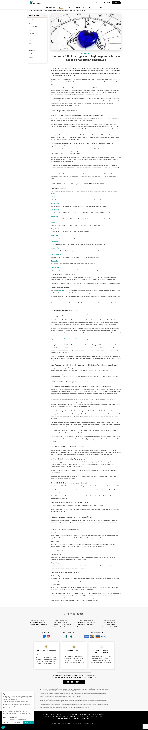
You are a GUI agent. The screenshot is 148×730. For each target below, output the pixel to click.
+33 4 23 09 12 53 (74, 682)
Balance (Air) (54, 235)
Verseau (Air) (54, 261)
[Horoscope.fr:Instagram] (48, 636)
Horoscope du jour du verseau (86, 624)
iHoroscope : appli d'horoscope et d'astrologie (73, 725)
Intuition (31, 53)
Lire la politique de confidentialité (10, 717)
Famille (31, 47)
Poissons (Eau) (55, 267)
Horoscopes (32, 50)
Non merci (6, 722)
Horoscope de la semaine (109, 622)
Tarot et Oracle (33, 60)
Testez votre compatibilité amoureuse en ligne (76, 339)
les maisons (61, 290)
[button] (3, 727)
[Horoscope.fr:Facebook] (44, 636)
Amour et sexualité (33, 26)
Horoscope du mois (110, 624)
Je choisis (17, 722)
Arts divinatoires (33, 33)
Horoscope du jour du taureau (38, 622)
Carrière (31, 43)
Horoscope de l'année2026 (109, 626)
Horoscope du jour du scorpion (62, 626)
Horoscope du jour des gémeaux (38, 624)
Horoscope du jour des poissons (85, 626)
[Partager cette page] (120, 10)
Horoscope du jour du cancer (38, 626)
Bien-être (31, 40)
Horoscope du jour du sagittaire (86, 620)
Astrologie (31, 36)
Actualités (31, 19)
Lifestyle (31, 57)
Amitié (30, 23)
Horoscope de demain (110, 620)
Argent (30, 30)
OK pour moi (28, 722)
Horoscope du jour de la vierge (62, 622)
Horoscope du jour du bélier (38, 620)
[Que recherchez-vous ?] (96, 2)
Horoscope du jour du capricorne (86, 622)
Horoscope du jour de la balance (62, 624)
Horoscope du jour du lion (62, 620)
